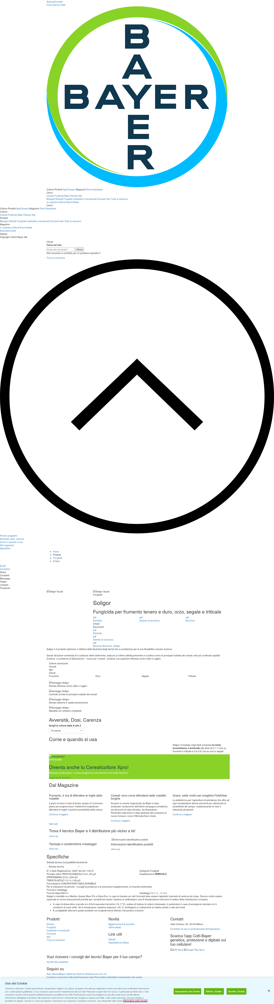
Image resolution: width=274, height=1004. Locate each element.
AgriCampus (69, 189)
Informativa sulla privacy (135, 1000)
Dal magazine (7, 545)
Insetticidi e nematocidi (84, 198)
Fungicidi (67, 198)
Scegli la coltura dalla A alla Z (65, 725)
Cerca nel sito (54, 244)
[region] (137, 991)
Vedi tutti (53, 823)
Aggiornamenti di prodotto (121, 924)
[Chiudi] (268, 990)
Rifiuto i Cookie (214, 991)
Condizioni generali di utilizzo (61, 977)
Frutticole (59, 195)
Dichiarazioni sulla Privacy (89, 977)
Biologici (51, 198)
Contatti (58, 1)
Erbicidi (59, 198)
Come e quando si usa (11, 542)
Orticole (74, 195)
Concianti (101, 198)
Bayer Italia (65, 973)
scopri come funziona (59, 777)
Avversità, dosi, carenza (12, 538)
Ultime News (114, 927)
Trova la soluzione (56, 257)
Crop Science (56, 4)
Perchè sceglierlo (8, 535)
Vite (80, 195)
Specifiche (5, 548)
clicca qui (53, 836)
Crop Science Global (81, 973)
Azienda (51, 1)
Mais (66, 195)
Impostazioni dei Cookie (187, 991)
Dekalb (111, 939)
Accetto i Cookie (236, 991)
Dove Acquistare (94, 189)
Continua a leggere (58, 814)
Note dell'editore (110, 977)
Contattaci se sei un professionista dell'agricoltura (195, 928)
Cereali (50, 195)
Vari (108, 198)
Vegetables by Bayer (118, 942)
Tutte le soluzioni (119, 198)
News (76, 202)
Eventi (69, 202)
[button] (66, 730)
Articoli (62, 202)
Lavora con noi (99, 973)
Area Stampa (53, 973)
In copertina (53, 202)
